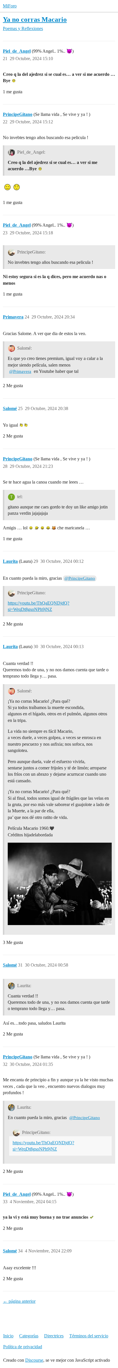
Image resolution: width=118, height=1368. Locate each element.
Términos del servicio (88, 1335)
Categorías (28, 1335)
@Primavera (20, 371)
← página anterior (19, 1301)
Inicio (8, 1335)
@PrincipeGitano (79, 578)
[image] (60, 884)
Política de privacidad (22, 1346)
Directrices (54, 1335)
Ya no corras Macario (35, 19)
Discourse (34, 1360)
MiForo (10, 5)
